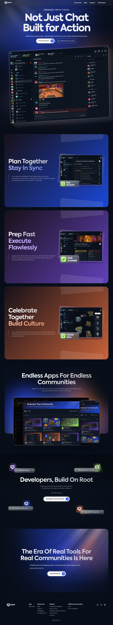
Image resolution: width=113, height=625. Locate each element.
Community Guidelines (55, 606)
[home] (8, 2)
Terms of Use (53, 608)
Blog (85, 2)
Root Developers (73, 608)
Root (69, 606)
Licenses (52, 615)
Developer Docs (42, 613)
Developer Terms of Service (57, 611)
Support (92, 2)
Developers (102, 2)
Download (77, 2)
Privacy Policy (53, 613)
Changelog (40, 611)
